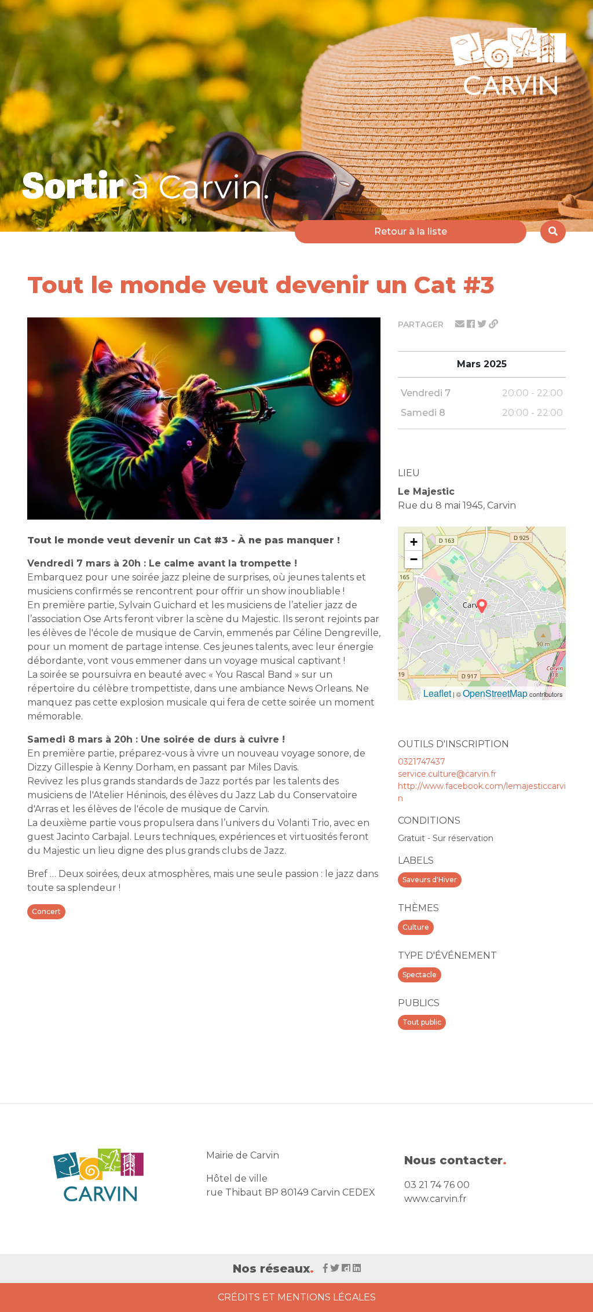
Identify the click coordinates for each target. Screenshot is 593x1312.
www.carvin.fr (435, 1198)
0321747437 (421, 761)
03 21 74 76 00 (437, 1184)
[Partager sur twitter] (483, 324)
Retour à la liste (410, 231)
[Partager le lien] (493, 324)
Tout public (421, 1022)
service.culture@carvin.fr (447, 774)
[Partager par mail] (461, 324)
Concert (46, 911)
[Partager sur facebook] (472, 324)
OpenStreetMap (495, 693)
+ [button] (414, 542)
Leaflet (437, 693)
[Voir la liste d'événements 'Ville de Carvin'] (149, 184)
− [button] (414, 559)
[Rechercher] (553, 231)
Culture (415, 927)
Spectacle (419, 974)
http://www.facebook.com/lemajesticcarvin (482, 792)
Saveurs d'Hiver (429, 879)
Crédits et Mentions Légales (297, 1297)
